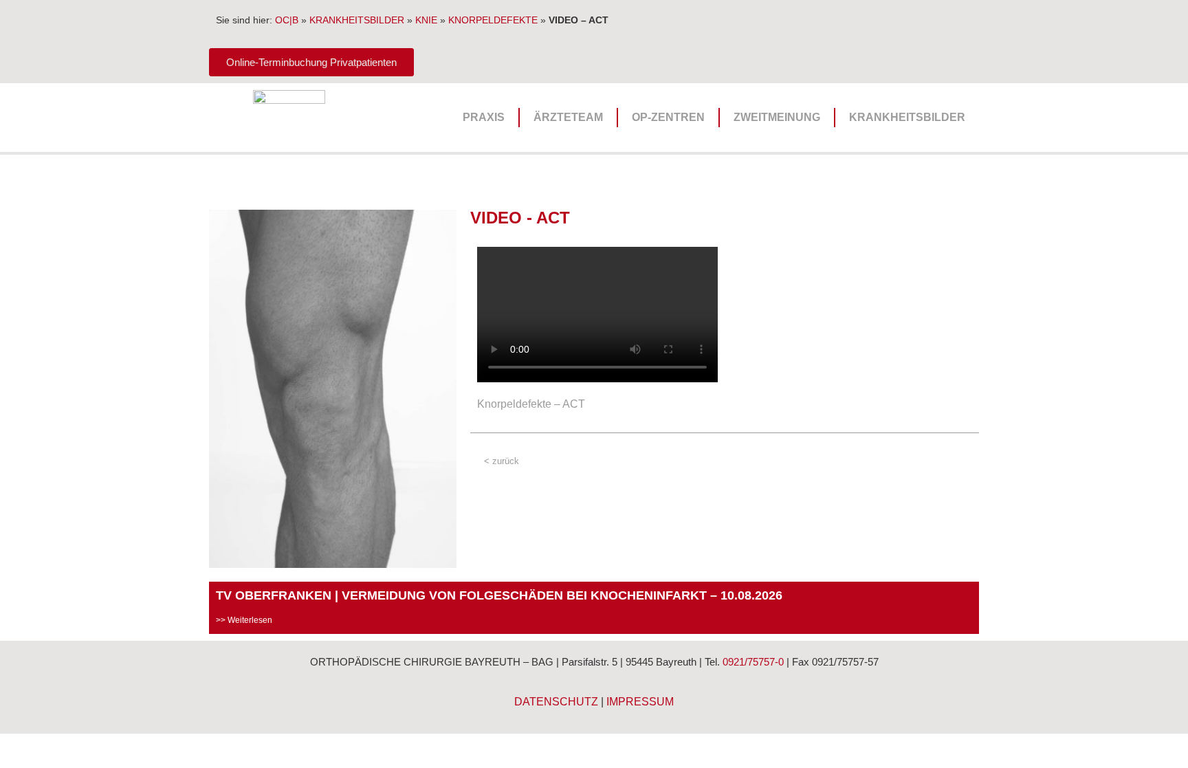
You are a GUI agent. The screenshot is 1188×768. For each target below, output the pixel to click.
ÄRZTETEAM (568, 117)
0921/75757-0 (753, 662)
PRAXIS (484, 117)
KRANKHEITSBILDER (356, 20)
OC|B (286, 20)
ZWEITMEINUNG (777, 117)
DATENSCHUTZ (556, 701)
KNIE (426, 20)
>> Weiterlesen (244, 620)
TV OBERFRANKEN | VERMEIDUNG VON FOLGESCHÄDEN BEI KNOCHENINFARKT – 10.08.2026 (499, 595)
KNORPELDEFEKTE (493, 20)
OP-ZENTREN (668, 117)
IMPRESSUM (640, 701)
